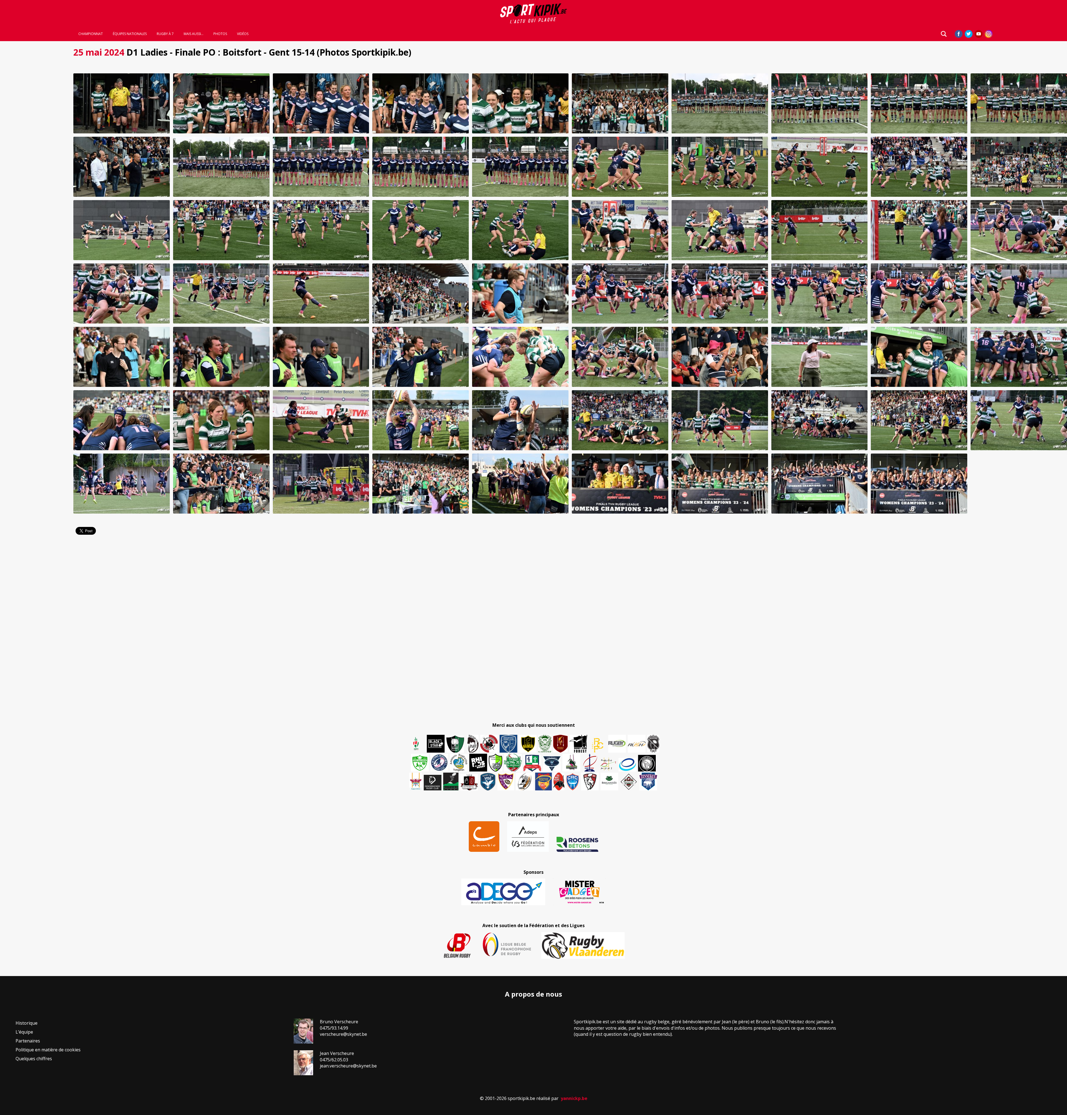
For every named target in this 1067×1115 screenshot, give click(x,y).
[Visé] (488, 781)
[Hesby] (416, 744)
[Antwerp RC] (469, 782)
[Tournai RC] (543, 781)
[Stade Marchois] (495, 762)
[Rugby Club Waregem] (653, 744)
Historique (27, 1023)
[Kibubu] (525, 781)
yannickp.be (574, 1098)
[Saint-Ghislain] (545, 744)
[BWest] (415, 781)
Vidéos (242, 34)
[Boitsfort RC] (508, 744)
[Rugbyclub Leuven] (627, 764)
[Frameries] (598, 745)
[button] (121, 103)
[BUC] (559, 781)
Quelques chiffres (34, 1059)
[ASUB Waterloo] (552, 763)
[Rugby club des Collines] (571, 762)
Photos (220, 34)
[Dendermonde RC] (433, 782)
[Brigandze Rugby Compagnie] (609, 781)
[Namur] (528, 744)
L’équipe (24, 1032)
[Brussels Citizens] (560, 744)
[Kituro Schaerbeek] (450, 781)
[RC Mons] (608, 763)
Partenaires (28, 1041)
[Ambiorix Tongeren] (459, 762)
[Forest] (578, 744)
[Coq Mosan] (647, 763)
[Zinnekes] (648, 781)
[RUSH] (636, 744)
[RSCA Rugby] (505, 781)
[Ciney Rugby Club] (572, 781)
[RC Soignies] (617, 744)
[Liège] (589, 762)
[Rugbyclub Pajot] (472, 744)
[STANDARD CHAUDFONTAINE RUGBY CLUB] (590, 781)
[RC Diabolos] (489, 744)
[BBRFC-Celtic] (532, 763)
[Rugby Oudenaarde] (478, 762)
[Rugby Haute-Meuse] (420, 762)
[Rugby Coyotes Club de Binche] (455, 744)
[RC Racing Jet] (513, 762)
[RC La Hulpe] (629, 781)
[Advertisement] (33, 127)
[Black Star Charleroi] (436, 744)
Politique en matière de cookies (48, 1050)
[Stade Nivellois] (439, 762)
